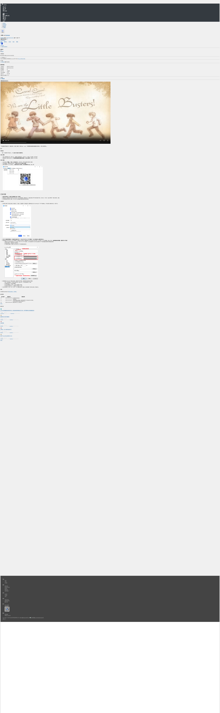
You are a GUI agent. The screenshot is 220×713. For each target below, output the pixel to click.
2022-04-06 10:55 (10, 37)
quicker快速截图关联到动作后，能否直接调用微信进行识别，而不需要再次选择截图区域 (17, 310)
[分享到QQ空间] (4, 78)
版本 (5, 41)
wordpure (2, 37)
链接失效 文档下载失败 (4, 316)
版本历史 (6, 589)
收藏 (2, 60)
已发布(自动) (8, 35)
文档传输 (2, 323)
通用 (2, 51)
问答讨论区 (7, 599)
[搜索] (4, 14)
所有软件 (4, 24)
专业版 (5, 10)
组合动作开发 (7, 587)
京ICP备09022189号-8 (24, 617)
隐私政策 (6, 614)
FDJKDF (1, 319)
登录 (5, 19)
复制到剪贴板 (4, 39)
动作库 (4, 23)
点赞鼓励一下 (3, 57)
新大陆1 (1, 326)
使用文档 (6, 586)
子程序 (6, 595)
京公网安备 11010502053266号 (37, 617)
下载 (5, 8)
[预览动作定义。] (7, 39)
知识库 (6, 588)
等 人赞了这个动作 (21, 58)
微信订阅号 (6, 606)
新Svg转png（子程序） (13, 291)
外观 (5, 596)
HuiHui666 (2, 313)
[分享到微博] (1, 78)
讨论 (10, 41)
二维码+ (4, 27)
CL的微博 (7, 605)
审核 (17, 41)
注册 (4, 21)
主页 (5, 7)
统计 (13, 41)
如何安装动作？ (3, 40)
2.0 (4, 9)
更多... (1, 303)
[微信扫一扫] (2, 78)
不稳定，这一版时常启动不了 (6, 329)
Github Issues (7, 600)
